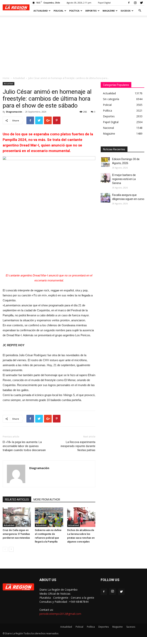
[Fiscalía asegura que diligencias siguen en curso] (105, 198)
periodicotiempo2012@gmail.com (60, 614)
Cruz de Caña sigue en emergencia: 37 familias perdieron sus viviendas (16, 534)
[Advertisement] (73, 44)
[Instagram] (135, 2)
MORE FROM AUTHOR (46, 499)
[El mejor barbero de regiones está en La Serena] (105, 178)
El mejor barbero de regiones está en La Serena (124, 179)
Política (74, 10)
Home (6, 78)
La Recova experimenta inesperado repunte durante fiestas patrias (78, 446)
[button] (139, 10)
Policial (58, 10)
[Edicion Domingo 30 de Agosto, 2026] (105, 162)
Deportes (91, 10)
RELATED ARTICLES (17, 499)
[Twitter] (141, 2)
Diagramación (14, 111)
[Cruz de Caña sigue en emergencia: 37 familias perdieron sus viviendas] (17, 517)
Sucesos (126, 10)
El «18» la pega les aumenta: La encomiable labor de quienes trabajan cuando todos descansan (24, 446)
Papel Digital (104, 2)
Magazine (109, 10)
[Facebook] (129, 2)
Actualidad (40, 10)
